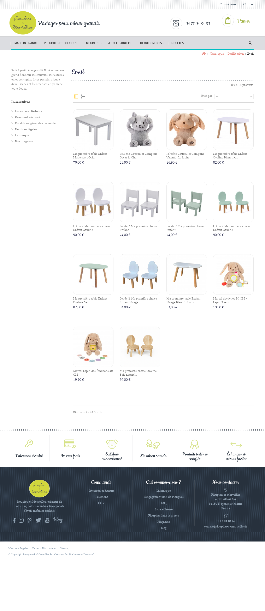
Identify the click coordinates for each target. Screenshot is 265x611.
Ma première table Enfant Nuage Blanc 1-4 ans (183, 300)
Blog (163, 528)
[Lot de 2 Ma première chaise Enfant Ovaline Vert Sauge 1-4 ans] (233, 202)
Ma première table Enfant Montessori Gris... (90, 155)
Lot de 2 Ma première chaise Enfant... (138, 228)
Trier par (206, 96)
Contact (249, 4)
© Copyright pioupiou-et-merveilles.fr (30, 554)
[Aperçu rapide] (98, 147)
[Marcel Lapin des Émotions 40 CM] (93, 347)
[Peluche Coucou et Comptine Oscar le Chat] (140, 129)
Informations (20, 102)
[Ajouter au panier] (89, 147)
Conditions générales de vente (35, 123)
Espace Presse (164, 509)
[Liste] (83, 97)
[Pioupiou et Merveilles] (25, 23)
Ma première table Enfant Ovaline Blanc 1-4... (230, 155)
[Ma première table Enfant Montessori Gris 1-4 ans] (93, 129)
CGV (101, 503)
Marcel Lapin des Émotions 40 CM (93, 372)
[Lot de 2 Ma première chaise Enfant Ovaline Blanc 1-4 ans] (93, 202)
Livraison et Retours (28, 111)
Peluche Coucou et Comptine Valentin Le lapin (185, 155)
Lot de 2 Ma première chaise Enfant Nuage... (138, 300)
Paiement (101, 497)
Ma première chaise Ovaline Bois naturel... (138, 372)
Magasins (163, 522)
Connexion (227, 4)
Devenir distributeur (44, 548)
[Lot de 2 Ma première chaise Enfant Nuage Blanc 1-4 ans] (140, 274)
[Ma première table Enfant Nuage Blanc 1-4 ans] (186, 274)
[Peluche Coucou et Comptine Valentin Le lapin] (186, 129)
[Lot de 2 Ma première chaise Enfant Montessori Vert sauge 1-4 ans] (186, 202)
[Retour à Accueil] (203, 53)
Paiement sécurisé (27, 117)
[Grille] (76, 97)
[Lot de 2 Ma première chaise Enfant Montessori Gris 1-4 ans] (140, 202)
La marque (21, 135)
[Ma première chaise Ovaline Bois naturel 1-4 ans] (140, 347)
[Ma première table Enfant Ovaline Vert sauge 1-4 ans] (93, 274)
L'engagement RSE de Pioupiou (164, 497)
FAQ (163, 503)
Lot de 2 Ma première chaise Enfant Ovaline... (91, 228)
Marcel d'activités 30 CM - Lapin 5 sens (230, 300)
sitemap (64, 548)
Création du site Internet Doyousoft (74, 554)
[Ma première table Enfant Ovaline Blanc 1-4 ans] (233, 129)
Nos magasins (24, 141)
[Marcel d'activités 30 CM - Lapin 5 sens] (233, 274)
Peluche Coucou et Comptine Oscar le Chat (139, 155)
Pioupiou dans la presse (163, 515)
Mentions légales (25, 129)
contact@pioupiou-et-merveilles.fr (225, 526)
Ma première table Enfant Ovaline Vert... (90, 300)
